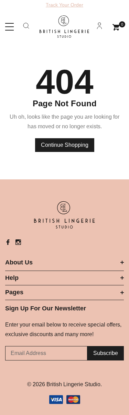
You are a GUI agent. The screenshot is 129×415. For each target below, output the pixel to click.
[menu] (9, 27)
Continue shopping (64, 145)
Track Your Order (64, 5)
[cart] (116, 26)
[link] (64, 215)
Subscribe (105, 353)
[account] (99, 28)
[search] (26, 28)
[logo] (64, 26)
